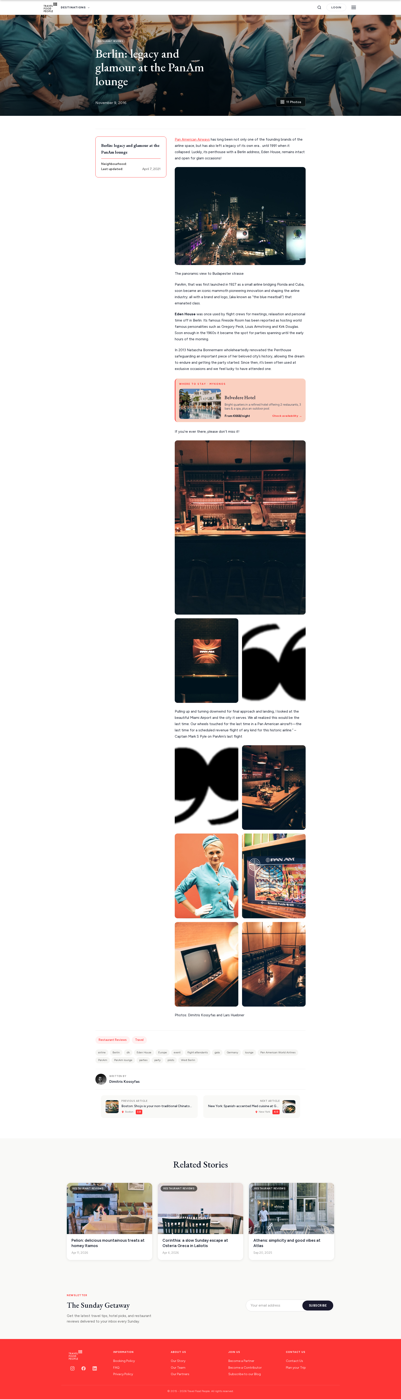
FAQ (116, 1368)
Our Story (178, 1361)
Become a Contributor (245, 1368)
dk (128, 1052)
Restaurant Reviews (113, 1040)
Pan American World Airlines (277, 1052)
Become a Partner (241, 1361)
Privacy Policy (123, 1374)
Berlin (116, 1052)
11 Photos (293, 102)
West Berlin (188, 1060)
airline (102, 1052)
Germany (232, 1052)
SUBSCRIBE (318, 1305)
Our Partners (180, 1374)
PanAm (102, 1060)
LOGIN (336, 7)
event (177, 1052)
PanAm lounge (123, 1060)
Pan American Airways (192, 139)
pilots (171, 1060)
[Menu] (353, 7)
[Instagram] (72, 1368)
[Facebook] (83, 1368)
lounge (249, 1052)
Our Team (178, 1368)
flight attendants (198, 1052)
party (157, 1060)
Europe (162, 1052)
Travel (139, 1040)
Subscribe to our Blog (244, 1374)
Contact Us (294, 1361)
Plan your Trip (296, 1368)
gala (217, 1052)
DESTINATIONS (73, 7)
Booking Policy (124, 1361)
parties (143, 1060)
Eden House (144, 1052)
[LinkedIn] (94, 1368)
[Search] (319, 7)
